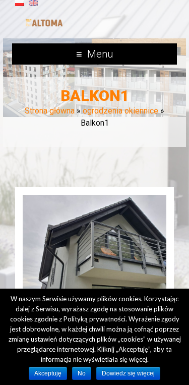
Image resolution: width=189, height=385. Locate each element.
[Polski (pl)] (19, 7)
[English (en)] (33, 7)
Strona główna (50, 111)
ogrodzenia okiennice (120, 111)
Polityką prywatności (94, 319)
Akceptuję (47, 373)
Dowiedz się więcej (128, 373)
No (82, 373)
